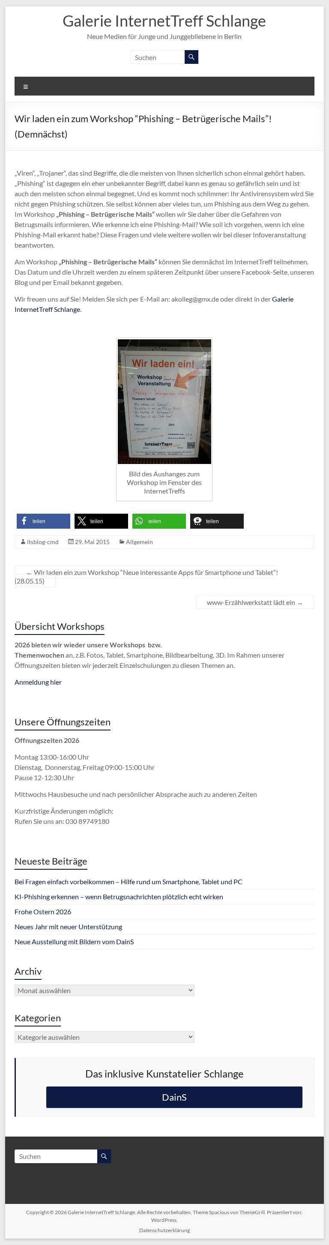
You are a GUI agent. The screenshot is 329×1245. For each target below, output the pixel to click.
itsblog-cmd (43, 541)
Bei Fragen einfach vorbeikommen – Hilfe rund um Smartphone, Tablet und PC (128, 881)
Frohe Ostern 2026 (43, 911)
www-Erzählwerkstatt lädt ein (255, 602)
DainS (174, 1097)
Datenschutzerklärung (164, 1230)
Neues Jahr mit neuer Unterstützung (68, 926)
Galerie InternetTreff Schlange (164, 20)
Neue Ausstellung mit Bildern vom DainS (74, 941)
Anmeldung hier (38, 682)
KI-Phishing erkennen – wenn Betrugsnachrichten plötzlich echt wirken (119, 896)
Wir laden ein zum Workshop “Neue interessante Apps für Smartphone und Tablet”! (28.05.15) (146, 576)
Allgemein (139, 541)
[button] (43, 521)
